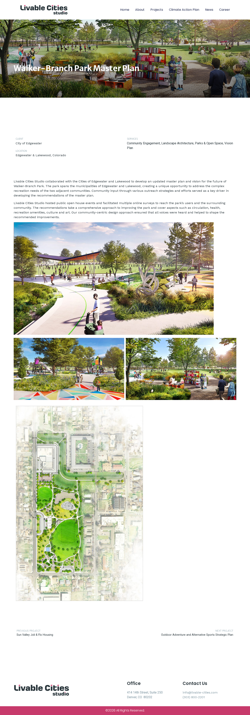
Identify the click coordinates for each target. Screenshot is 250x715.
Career (224, 9)
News (209, 9)
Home (124, 9)
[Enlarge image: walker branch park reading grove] (231, 343)
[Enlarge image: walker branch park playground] (119, 343)
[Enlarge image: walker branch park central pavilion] (209, 227)
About (140, 9)
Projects (156, 9)
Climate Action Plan (184, 9)
